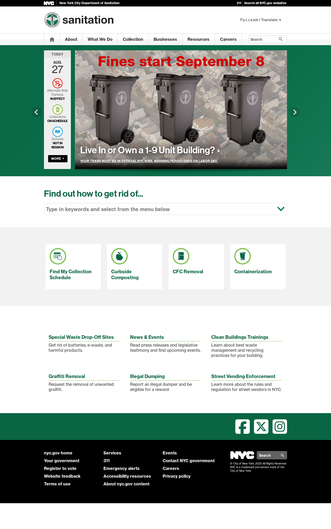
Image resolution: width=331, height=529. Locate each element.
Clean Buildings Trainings (239, 337)
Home (52, 39)
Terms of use (57, 483)
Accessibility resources (127, 476)
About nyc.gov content (126, 483)
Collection (133, 39)
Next (294, 112)
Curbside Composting (125, 274)
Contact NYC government (189, 460)
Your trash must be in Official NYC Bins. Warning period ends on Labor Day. (148, 161)
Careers (228, 39)
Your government (61, 460)
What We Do (100, 39)
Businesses (165, 39)
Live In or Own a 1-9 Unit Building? (147, 150)
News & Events (147, 337)
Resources (198, 39)
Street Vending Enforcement (243, 376)
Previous (36, 112)
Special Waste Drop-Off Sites (81, 337)
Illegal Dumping (147, 376)
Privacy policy (177, 476)
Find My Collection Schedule (71, 274)
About (71, 39)
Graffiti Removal (67, 376)
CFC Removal (188, 272)
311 (239, 3)
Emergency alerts (121, 468)
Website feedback (62, 476)
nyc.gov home (58, 452)
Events (170, 452)
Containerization (253, 272)
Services (112, 452)
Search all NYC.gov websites (265, 3)
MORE (56, 159)
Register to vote (60, 468)
